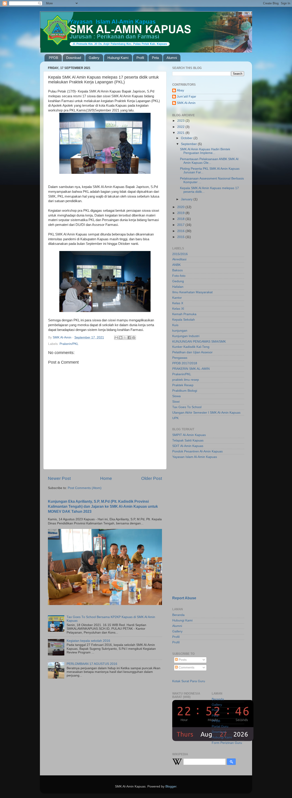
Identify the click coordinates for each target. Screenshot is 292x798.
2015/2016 (180, 254)
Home (106, 478)
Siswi (176, 401)
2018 (181, 219)
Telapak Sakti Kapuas (187, 440)
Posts (182, 659)
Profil (140, 58)
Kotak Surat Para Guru (188, 681)
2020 (181, 207)
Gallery (94, 58)
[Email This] (116, 337)
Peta (155, 58)
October (187, 138)
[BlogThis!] (120, 337)
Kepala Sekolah (183, 319)
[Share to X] (125, 337)
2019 (181, 213)
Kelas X (177, 303)
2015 (181, 237)
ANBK (176, 265)
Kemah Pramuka (184, 314)
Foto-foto (178, 275)
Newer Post (59, 478)
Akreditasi (179, 259)
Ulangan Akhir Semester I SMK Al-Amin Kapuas (206, 412)
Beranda (178, 615)
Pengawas (179, 357)
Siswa (176, 396)
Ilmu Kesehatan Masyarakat (192, 292)
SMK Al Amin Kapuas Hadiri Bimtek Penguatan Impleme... (205, 151)
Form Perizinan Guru (227, 743)
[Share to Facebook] (129, 337)
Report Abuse (184, 598)
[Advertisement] (200, 494)
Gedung (178, 281)
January (187, 199)
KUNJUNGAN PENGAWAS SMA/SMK (199, 341)
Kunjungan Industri (185, 336)
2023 (181, 120)
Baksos (177, 270)
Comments (186, 667)
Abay (180, 90)
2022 (181, 127)
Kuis (175, 325)
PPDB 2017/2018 (184, 363)
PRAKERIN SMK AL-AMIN (191, 368)
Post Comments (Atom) (85, 488)
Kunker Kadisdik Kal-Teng (190, 347)
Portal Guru (220, 726)
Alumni (172, 58)
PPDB (53, 58)
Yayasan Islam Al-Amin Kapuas (194, 457)
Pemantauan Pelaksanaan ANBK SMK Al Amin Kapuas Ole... (209, 160)
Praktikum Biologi (184, 390)
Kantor (177, 297)
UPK (175, 418)
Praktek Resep (182, 385)
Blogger (170, 786)
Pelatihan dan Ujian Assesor (192, 352)
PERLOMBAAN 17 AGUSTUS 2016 (92, 664)
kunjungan (179, 330)
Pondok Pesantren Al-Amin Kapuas (197, 451)
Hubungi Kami (117, 58)
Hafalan (177, 286)
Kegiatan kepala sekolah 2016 (88, 640)
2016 (181, 231)
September (189, 144)
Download (73, 58)
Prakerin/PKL (69, 344)
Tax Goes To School (186, 407)
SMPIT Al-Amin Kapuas (189, 435)
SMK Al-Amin (186, 103)
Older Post (151, 478)
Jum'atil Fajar (186, 96)
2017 (181, 225)
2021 (181, 133)
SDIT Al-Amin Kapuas (187, 446)
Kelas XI (178, 308)
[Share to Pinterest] (133, 337)
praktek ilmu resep (185, 379)
